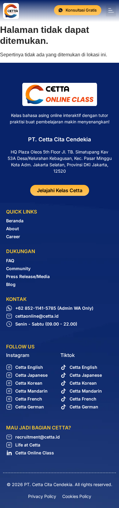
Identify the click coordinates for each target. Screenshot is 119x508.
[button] (111, 10)
